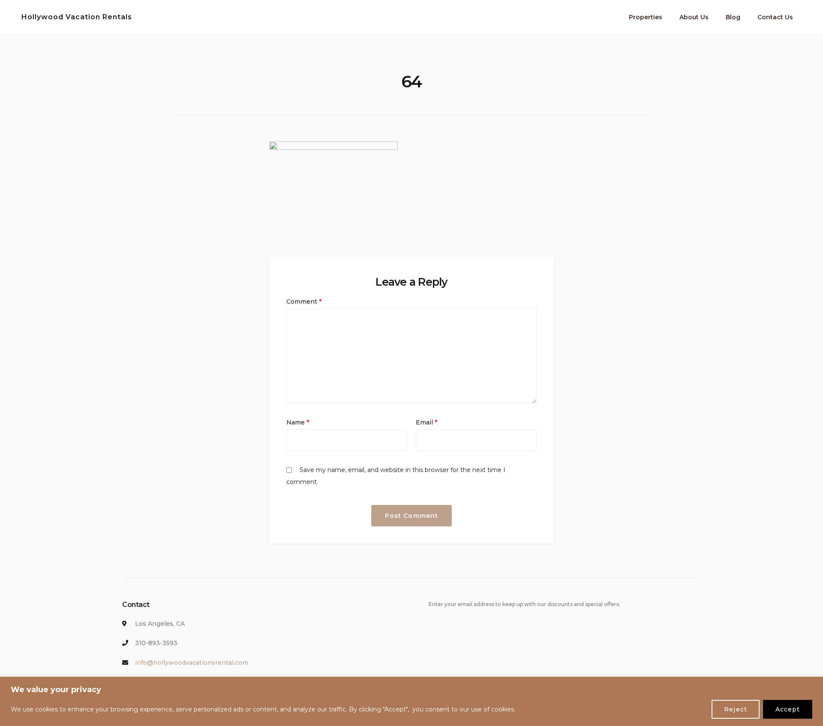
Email (426, 422)
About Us (694, 17)
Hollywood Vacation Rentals (76, 17)
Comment (303, 301)
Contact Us (775, 17)
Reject (735, 709)
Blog (733, 17)
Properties (645, 17)
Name (297, 422)
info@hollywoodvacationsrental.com (191, 662)
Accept (787, 709)
